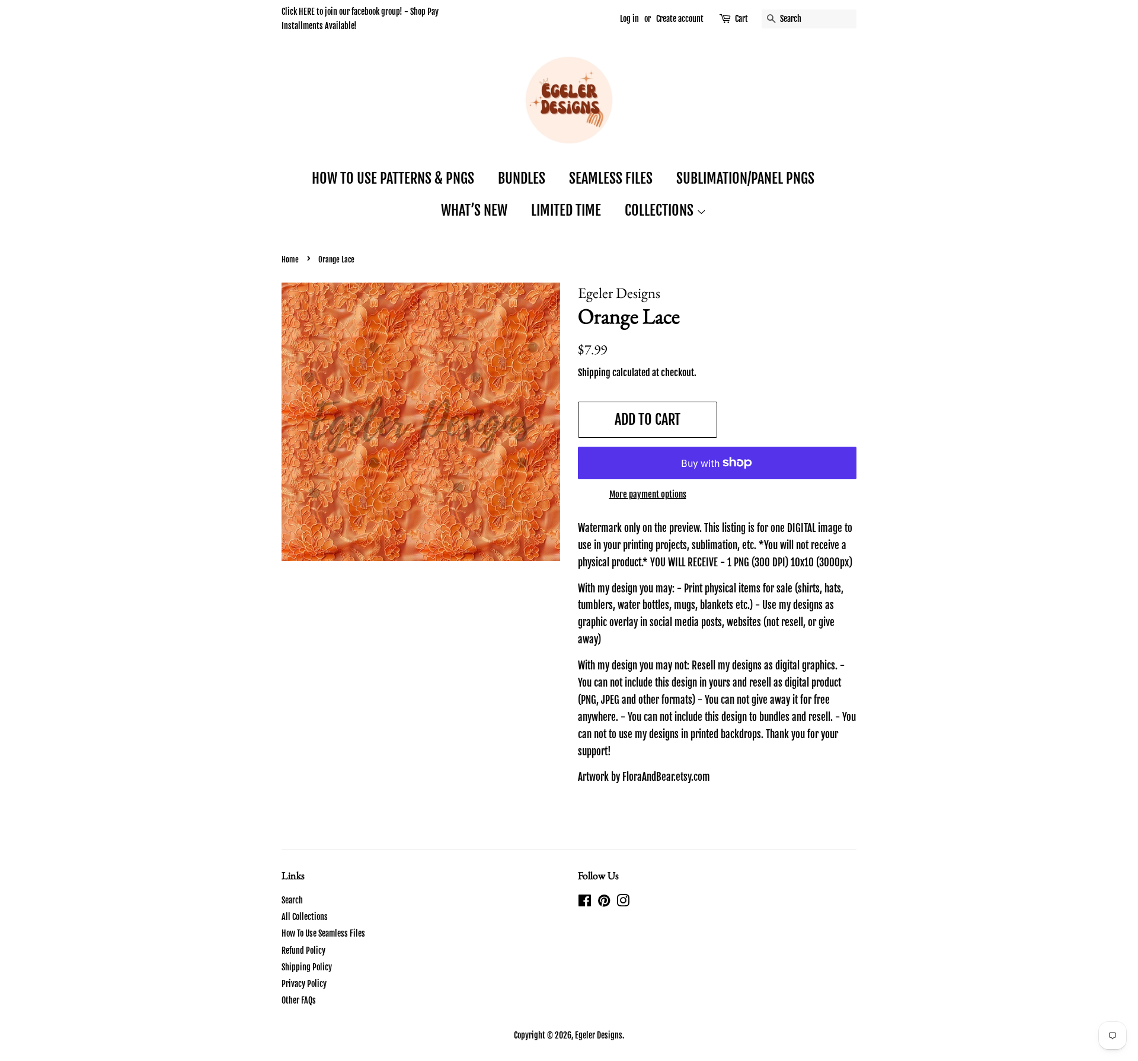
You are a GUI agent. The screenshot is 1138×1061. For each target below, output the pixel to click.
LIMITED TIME (566, 210)
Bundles (521, 178)
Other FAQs (299, 1000)
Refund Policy (303, 950)
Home (290, 259)
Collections (660, 210)
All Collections (305, 916)
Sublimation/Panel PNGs (745, 178)
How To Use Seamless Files (323, 933)
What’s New (474, 210)
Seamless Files (611, 178)
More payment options (647, 494)
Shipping (594, 373)
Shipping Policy (307, 967)
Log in (629, 19)
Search (292, 900)
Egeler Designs (598, 1035)
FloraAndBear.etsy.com (666, 777)
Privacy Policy (304, 983)
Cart (741, 19)
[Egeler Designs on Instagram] (622, 902)
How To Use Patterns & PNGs (393, 178)
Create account (680, 19)
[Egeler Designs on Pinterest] (603, 902)
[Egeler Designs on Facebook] (585, 902)
